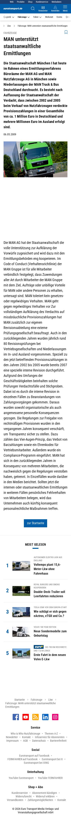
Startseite (19, 699)
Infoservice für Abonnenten (49, 737)
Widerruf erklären (45, 796)
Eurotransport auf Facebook (34, 755)
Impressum (12, 740)
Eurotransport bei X (52, 759)
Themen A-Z (51, 733)
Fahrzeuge (22, 17)
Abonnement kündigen (44, 792)
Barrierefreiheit (58, 740)
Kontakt (26, 737)
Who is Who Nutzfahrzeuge (25, 733)
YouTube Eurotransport (21, 777)
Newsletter (12, 737)
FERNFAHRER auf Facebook (22, 759)
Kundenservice (42, 2)
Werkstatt (49, 17)
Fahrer (35, 17)
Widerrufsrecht (24, 796)
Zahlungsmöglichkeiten (40, 800)
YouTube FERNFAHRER (50, 777)
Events (59, 17)
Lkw (50, 699)
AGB (25, 740)
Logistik (7, 17)
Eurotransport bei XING (36, 762)
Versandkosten (15, 800)
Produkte (20, 2)
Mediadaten (56, 2)
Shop (30, 2)
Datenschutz (39, 740)
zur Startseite (35, 523)
